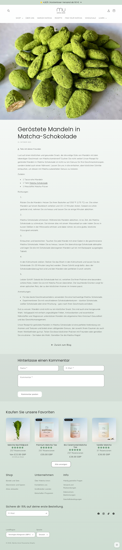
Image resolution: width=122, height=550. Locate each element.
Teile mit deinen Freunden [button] (30, 149)
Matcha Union (16, 543)
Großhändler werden (43, 489)
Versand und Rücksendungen (69, 486)
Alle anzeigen (61, 464)
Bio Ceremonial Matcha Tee (75, 446)
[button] (8, 10)
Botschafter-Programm (44, 493)
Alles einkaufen (12, 489)
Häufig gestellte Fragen (72, 481)
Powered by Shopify (28, 543)
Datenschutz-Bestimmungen (69, 493)
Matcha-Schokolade (39, 183)
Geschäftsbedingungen (72, 499)
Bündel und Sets (12, 481)
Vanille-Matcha (104, 445)
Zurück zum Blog (62, 344)
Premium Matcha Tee (46, 445)
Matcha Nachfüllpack (18, 445)
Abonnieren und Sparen (15, 485)
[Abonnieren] (46, 513)
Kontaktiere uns (41, 485)
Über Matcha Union (42, 481)
